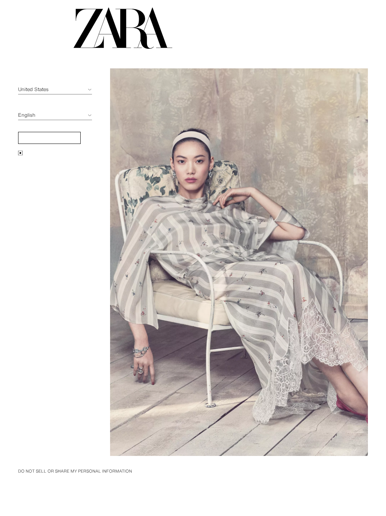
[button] (49, 138)
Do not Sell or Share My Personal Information (75, 471)
